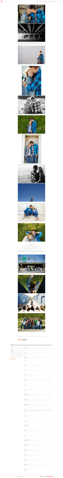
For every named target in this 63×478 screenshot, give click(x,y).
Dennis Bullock (26, 425)
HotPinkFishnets (26, 404)
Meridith (26, 379)
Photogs (58, 1)
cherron (25, 374)
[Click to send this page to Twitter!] (19, 339)
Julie (25, 415)
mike (25, 420)
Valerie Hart (26, 464)
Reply (25, 361)
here (27, 336)
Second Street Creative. (20, 476)
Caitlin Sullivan (26, 444)
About (37, 1)
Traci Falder (26, 449)
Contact (54, 1)
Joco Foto (26, 459)
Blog (51, 1)
